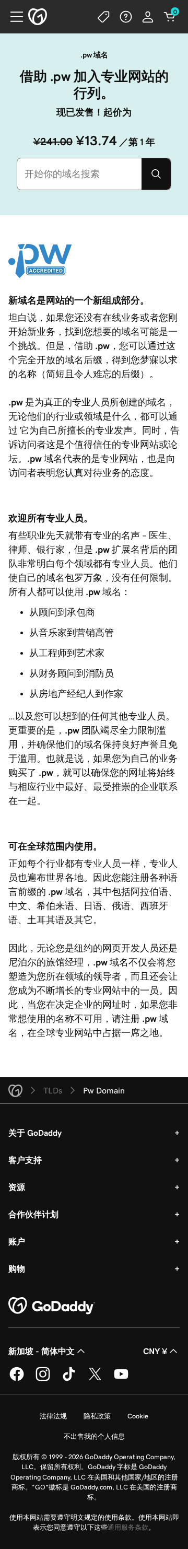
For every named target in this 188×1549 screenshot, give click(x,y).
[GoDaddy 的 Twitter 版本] (95, 1379)
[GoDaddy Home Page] (51, 1306)
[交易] (104, 17)
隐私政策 (97, 1416)
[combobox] (79, 174)
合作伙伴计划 (33, 1214)
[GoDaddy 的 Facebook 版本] (16, 1379)
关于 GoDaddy (35, 1132)
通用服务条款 (128, 1527)
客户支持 (25, 1160)
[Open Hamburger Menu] (12, 17)
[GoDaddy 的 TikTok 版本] (69, 1379)
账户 (16, 1241)
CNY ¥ (155, 1351)
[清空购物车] (169, 16)
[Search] (156, 174)
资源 (16, 1187)
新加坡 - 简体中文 (41, 1351)
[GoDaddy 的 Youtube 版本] (121, 1379)
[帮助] (126, 17)
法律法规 (53, 1416)
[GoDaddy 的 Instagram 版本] (42, 1379)
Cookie (137, 1416)
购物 (16, 1268)
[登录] (148, 17)
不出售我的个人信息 (94, 1436)
